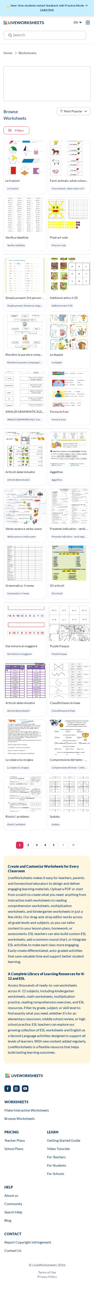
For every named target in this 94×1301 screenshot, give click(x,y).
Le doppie (56, 354)
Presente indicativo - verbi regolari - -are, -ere (69, 529)
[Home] (23, 22)
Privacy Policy (47, 1276)
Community (13, 1204)
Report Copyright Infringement (27, 1242)
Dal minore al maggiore (21, 646)
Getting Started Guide (63, 1140)
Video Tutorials (58, 1149)
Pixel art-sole (59, 237)
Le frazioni (12, 180)
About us (11, 1195)
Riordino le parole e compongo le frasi (24, 354)
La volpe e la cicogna (19, 760)
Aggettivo (56, 472)
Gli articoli (57, 585)
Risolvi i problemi (17, 816)
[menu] (88, 22)
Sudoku (55, 816)
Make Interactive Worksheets (26, 1110)
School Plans (13, 1149)
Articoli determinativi (20, 472)
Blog (7, 1220)
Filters (19, 130)
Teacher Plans (14, 1140)
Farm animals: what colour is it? (69, 180)
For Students (56, 1165)
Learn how (47, 9)
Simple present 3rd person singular (24, 298)
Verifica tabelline (16, 237)
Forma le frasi (59, 411)
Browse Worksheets (19, 1118)
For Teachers (56, 1157)
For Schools (55, 1173)
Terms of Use (47, 1272)
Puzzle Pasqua (59, 646)
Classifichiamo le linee (65, 703)
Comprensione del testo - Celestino (69, 760)
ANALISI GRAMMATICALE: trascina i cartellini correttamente (24, 411)
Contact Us (12, 1250)
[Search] (8, 34)
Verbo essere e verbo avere (23, 529)
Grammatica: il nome (19, 585)
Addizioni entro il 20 (64, 298)
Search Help (13, 1212)
